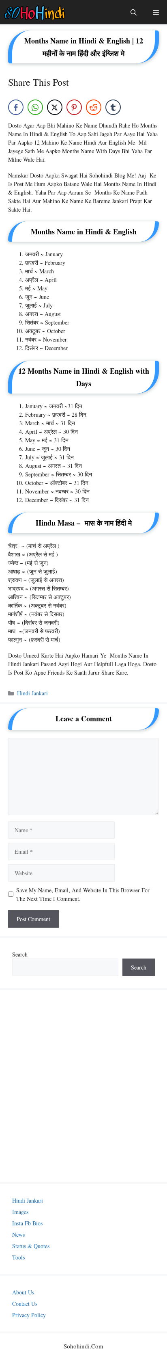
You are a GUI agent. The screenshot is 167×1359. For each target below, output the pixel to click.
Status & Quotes (30, 1246)
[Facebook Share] (16, 107)
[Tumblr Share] (113, 107)
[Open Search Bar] (133, 12)
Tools (18, 1257)
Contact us (24, 1303)
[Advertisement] (83, 1086)
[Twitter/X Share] (54, 107)
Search (20, 954)
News (18, 1234)
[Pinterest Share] (74, 107)
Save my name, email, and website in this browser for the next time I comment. (83, 894)
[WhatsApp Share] (35, 107)
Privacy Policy (29, 1315)
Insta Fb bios (27, 1223)
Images (20, 1212)
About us (23, 1292)
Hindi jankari (32, 693)
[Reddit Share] (93, 107)
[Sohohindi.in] (34, 12)
